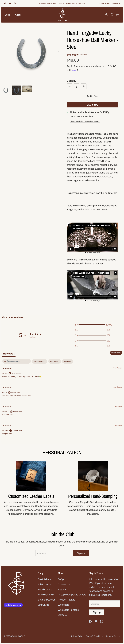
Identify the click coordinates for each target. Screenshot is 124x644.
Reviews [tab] (9, 353)
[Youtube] (10, 3)
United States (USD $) (108, 3)
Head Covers (45, 589)
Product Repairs (66, 599)
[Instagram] (14, 3)
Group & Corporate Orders (72, 594)
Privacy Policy (77, 636)
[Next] (58, 51)
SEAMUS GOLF (17, 636)
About (18, 14)
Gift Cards (43, 604)
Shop (7, 14)
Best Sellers (44, 579)
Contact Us (64, 584)
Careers (62, 615)
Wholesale (63, 604)
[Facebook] (5, 3)
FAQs (61, 579)
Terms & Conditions (94, 636)
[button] (92, 325)
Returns (62, 589)
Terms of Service (113, 636)
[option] (31, 54)
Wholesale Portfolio (68, 610)
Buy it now (92, 104)
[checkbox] (67, 361)
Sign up (81, 553)
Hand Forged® (46, 594)
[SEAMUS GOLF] (62, 14)
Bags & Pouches (46, 599)
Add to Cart (92, 96)
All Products (44, 584)
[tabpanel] (62, 399)
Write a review (116, 352)
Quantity (71, 80)
